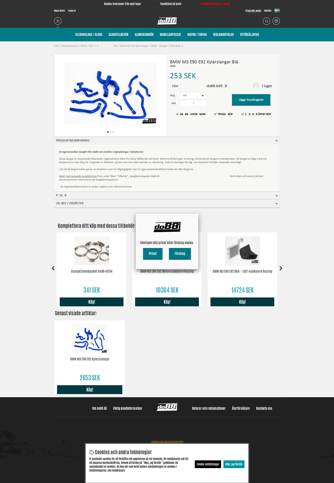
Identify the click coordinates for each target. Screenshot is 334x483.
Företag (180, 253)
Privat (153, 253)
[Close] (198, 213)
